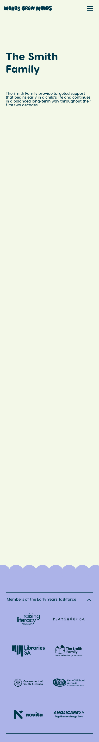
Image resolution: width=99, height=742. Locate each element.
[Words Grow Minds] (28, 9)
